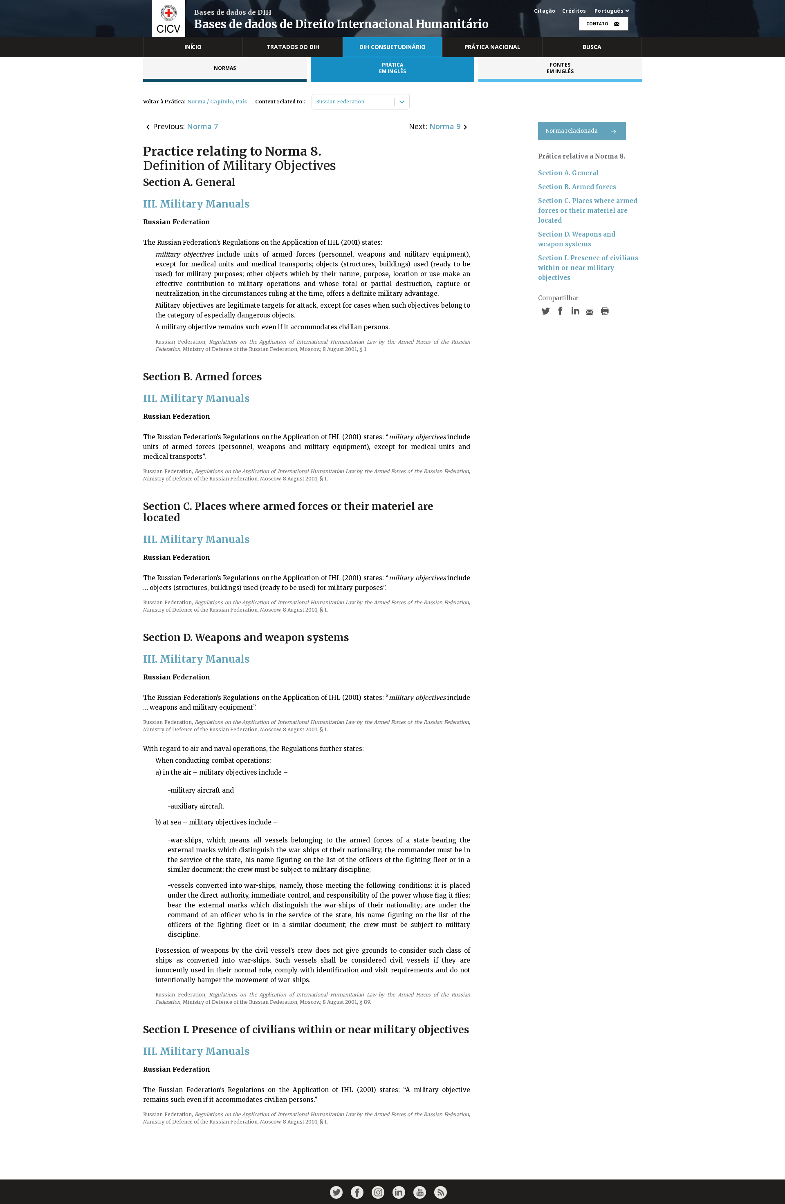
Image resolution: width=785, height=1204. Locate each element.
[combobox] (316, 101)
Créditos (574, 11)
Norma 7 (202, 126)
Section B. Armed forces (577, 187)
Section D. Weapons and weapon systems (576, 239)
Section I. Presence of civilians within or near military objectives (588, 267)
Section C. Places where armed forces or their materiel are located (587, 210)
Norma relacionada (572, 130)
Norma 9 (444, 126)
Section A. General (568, 173)
